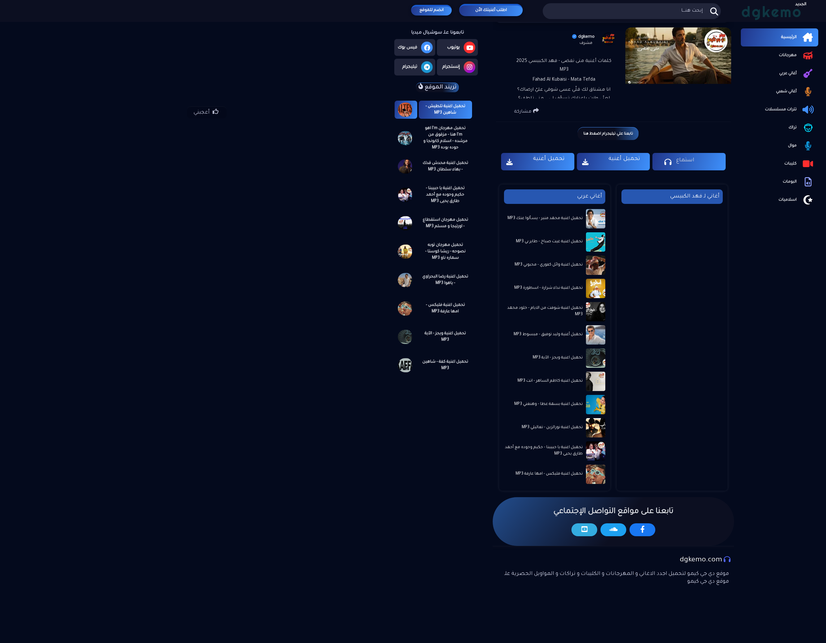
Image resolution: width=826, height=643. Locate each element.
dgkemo (586, 37)
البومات (790, 182)
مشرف (585, 43)
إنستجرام (451, 67)
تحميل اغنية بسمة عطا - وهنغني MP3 (548, 404)
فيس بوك (407, 47)
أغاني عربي (788, 73)
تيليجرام (409, 67)
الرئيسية (789, 37)
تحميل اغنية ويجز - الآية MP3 (445, 336)
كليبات (790, 164)
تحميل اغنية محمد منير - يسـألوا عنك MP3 (545, 218)
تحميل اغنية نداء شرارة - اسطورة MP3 (548, 288)
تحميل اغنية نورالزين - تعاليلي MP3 (552, 427)
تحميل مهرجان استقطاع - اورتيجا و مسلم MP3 (445, 223)
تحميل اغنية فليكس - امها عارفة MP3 (445, 308)
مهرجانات (788, 55)
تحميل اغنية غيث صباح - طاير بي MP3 (549, 241)
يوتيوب (453, 47)
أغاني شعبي (786, 91)
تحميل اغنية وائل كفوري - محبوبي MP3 (549, 265)
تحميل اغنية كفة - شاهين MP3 (445, 365)
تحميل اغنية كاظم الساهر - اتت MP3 (550, 381)
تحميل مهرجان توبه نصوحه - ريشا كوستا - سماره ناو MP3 (445, 251)
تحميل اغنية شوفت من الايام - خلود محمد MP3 (545, 311)
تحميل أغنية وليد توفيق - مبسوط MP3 (548, 334)
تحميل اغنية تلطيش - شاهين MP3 (445, 109)
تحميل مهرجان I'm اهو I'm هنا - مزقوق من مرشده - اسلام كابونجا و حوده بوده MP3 (445, 138)
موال (792, 146)
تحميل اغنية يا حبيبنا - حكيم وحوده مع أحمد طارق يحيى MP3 (445, 195)
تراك (793, 128)
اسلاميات (788, 200)
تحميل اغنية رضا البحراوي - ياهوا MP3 (445, 280)
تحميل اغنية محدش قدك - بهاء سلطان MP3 (445, 166)
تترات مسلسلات (781, 109)
